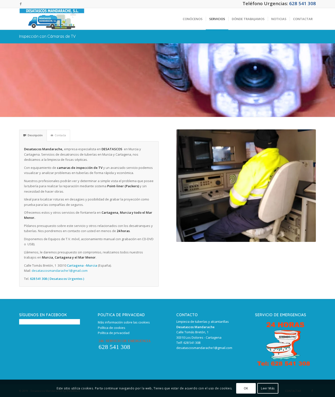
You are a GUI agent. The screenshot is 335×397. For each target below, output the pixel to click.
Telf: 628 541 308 (188, 342)
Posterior (311, 185)
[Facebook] (20, 3)
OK (246, 388)
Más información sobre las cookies (124, 322)
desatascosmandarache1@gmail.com (60, 270)
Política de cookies (111, 327)
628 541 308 (302, 3)
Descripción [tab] (35, 135)
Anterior (181, 185)
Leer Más (268, 388)
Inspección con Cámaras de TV (47, 36)
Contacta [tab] (60, 135)
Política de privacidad (113, 333)
